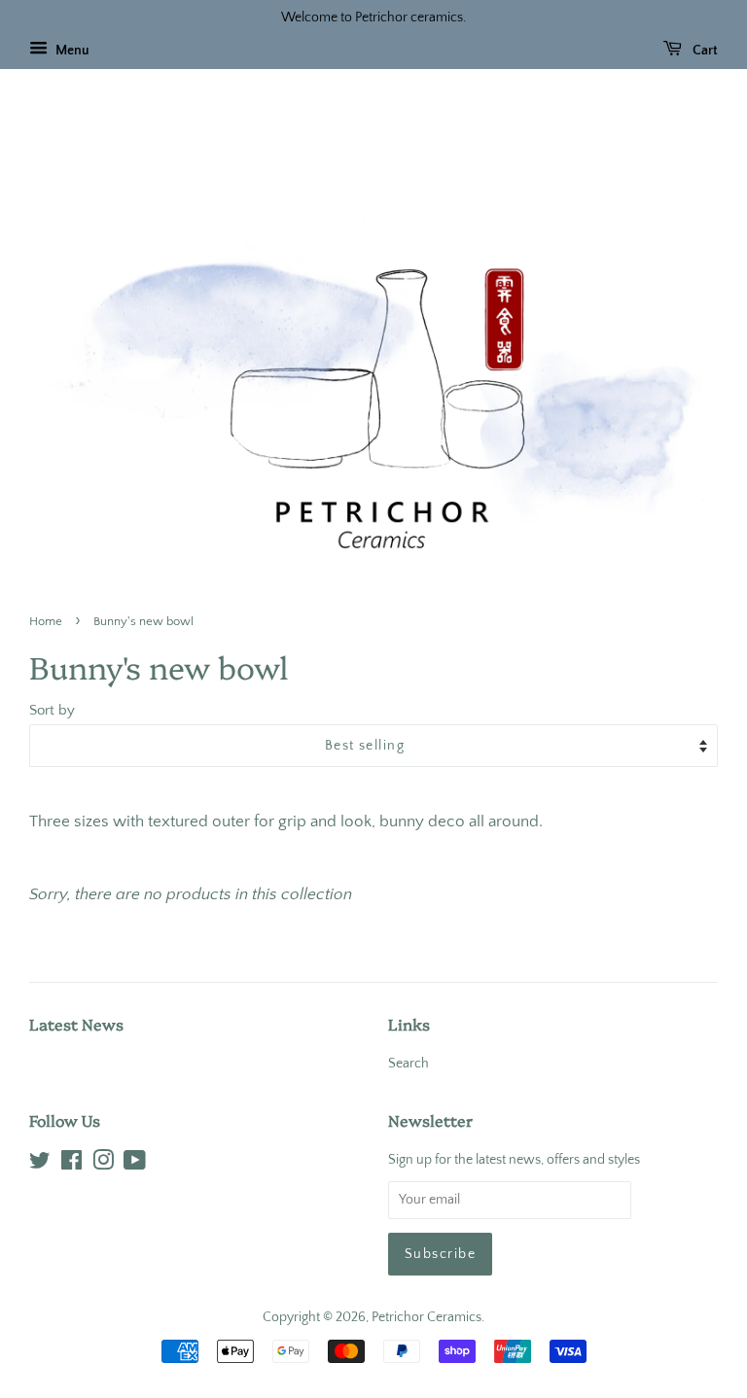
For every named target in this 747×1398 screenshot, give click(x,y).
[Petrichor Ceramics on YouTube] (135, 1164)
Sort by (52, 710)
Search (408, 1063)
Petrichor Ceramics (426, 1317)
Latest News (76, 1023)
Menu (71, 50)
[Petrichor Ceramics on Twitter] (40, 1164)
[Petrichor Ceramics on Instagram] (103, 1164)
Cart (704, 50)
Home (45, 621)
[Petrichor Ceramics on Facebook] (71, 1164)
